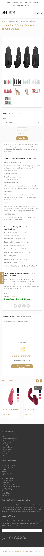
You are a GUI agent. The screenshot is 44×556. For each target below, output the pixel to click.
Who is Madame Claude (9, 438)
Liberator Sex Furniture (9, 491)
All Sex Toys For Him (8, 467)
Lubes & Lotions (7, 493)
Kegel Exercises (7, 474)
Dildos (4, 472)
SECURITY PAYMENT (9, 321)
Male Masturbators (7, 480)
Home (4, 21)
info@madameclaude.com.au (23, 5)
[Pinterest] (14, 538)
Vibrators (4, 469)
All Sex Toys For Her (8, 465)
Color (5, 119)
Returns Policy (6, 449)
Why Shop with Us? (8, 441)
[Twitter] (4, 538)
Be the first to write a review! (22, 366)
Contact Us (28, 2)
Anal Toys (5, 476)
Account (35, 2)
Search (4, 436)
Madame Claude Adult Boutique (17, 551)
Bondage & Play (7, 489)
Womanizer (13, 296)
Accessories (5, 495)
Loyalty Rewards (7, 443)
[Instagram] (25, 538)
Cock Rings (5, 482)
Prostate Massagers (8, 484)
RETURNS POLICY (23, 321)
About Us (9, 2)
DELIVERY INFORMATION (24, 316)
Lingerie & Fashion (8, 478)
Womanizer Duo (31, 410)
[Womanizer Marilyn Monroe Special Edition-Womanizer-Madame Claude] (22, 57)
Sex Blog (15, 2)
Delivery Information (8, 445)
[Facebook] (9, 538)
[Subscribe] (39, 531)
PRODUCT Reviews (9, 316)
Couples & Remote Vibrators (11, 487)
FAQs (21, 2)
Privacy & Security (7, 447)
